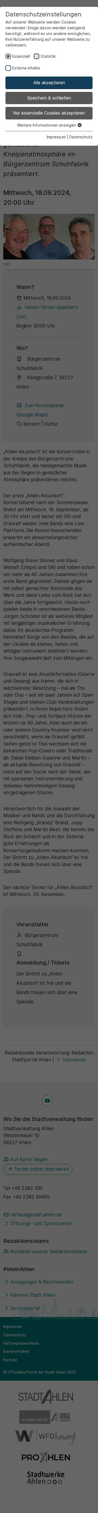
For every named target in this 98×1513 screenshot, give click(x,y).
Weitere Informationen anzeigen (47, 125)
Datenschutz (81, 137)
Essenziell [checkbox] (21, 56)
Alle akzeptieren (49, 82)
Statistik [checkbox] (48, 56)
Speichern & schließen (49, 98)
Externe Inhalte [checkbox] (26, 68)
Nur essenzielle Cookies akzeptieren (49, 113)
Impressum (56, 137)
